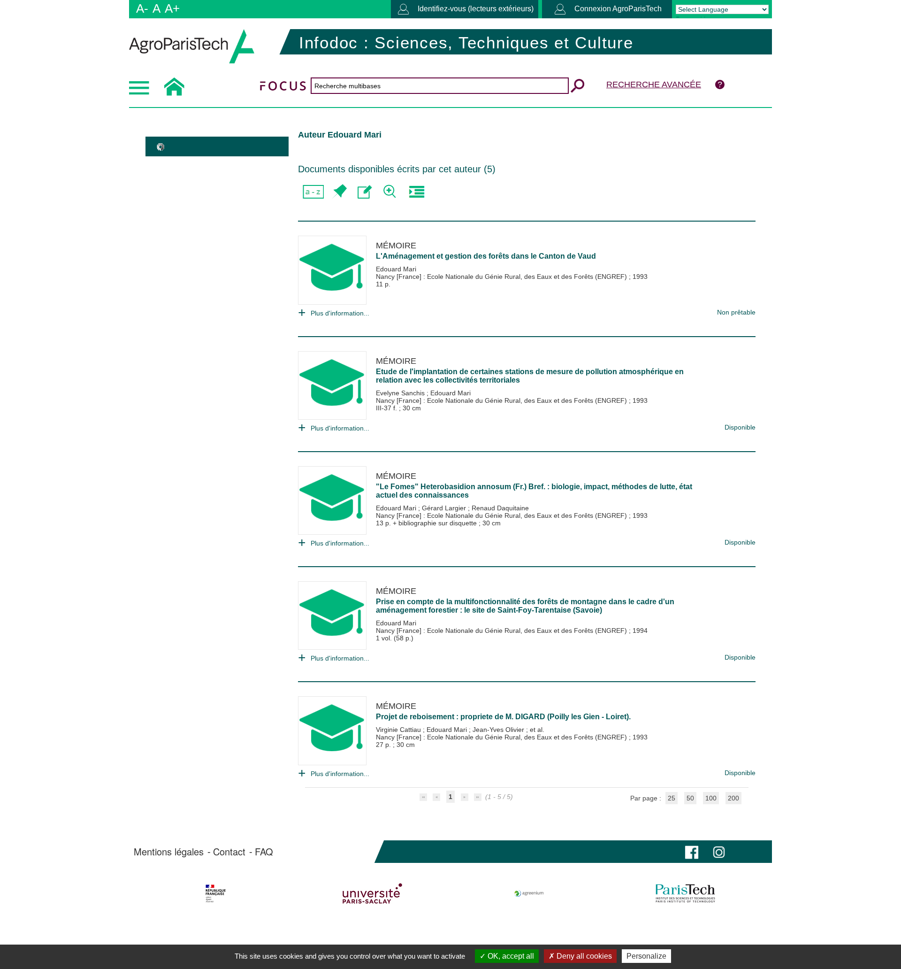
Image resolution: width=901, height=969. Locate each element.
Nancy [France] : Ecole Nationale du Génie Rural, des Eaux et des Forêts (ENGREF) (502, 276)
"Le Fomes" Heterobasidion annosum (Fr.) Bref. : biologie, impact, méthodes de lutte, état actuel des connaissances (534, 491)
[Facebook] (692, 851)
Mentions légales (169, 851)
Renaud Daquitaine (500, 508)
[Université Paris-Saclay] (372, 893)
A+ (172, 8)
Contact (229, 851)
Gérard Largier (445, 508)
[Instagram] (719, 851)
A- (142, 8)
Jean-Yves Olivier (499, 729)
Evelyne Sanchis (401, 393)
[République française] (215, 893)
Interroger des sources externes (416, 192)
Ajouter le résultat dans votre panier (339, 192)
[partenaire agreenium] (529, 893)
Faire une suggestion (364, 192)
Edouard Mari (396, 269)
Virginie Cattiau (399, 729)
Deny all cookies (583, 956)
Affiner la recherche (390, 192)
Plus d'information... (340, 313)
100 (711, 798)
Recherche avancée (653, 84)
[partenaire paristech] (685, 893)
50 (690, 798)
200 (733, 798)
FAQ (264, 851)
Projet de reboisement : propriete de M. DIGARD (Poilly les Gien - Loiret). (503, 717)
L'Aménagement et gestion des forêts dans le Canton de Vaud (486, 256)
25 (671, 798)
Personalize (646, 956)
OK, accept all (510, 956)
